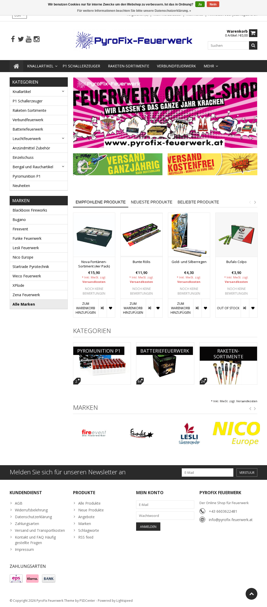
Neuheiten (21, 185)
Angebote (86, 516)
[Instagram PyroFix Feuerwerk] (36, 39)
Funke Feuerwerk (27, 238)
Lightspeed (124, 600)
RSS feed (85, 537)
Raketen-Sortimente (128, 65)
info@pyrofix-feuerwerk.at (231, 519)
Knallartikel (40, 65)
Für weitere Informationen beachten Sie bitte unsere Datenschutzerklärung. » (134, 11)
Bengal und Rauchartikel (33, 166)
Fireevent (20, 228)
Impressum (24, 549)
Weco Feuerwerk (27, 275)
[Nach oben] (251, 594)
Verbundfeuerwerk (176, 65)
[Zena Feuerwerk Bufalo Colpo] (236, 235)
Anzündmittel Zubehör (31, 147)
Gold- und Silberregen (189, 262)
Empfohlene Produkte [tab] (101, 202)
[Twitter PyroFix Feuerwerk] (20, 39)
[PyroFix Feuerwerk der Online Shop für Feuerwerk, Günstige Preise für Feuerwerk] (133, 40)
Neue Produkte (91, 509)
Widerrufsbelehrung (31, 509)
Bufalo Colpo (236, 262)
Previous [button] (249, 202)
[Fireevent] (94, 434)
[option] (94, 268)
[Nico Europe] (236, 434)
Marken (84, 523)
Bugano (19, 219)
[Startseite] (16, 66)
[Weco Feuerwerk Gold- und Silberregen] (189, 235)
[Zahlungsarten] (16, 578)
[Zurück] (250, 408)
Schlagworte (88, 530)
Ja (200, 4)
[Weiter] (255, 408)
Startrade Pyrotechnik (31, 266)
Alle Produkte (89, 503)
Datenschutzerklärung (33, 516)
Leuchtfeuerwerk (27, 138)
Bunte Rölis (141, 262)
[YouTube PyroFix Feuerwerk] (28, 39)
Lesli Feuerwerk (26, 247)
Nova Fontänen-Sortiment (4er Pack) (94, 264)
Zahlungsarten (27, 523)
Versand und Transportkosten (40, 530)
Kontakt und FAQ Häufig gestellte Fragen (35, 540)
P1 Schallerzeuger (81, 65)
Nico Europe (23, 257)
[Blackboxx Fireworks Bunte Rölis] (141, 235)
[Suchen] (253, 45)
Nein (213, 4)
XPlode (18, 285)
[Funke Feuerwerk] (141, 434)
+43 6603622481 (223, 511)
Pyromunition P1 (27, 176)
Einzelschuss (23, 157)
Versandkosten (94, 282)
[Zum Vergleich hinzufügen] (102, 308)
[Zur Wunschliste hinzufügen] (111, 308)
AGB (18, 503)
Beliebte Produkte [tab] (198, 202)
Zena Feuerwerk (26, 294)
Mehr (209, 65)
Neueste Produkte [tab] (151, 202)
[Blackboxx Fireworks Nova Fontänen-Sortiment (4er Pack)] (94, 235)
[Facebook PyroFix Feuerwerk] (13, 39)
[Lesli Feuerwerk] (189, 434)
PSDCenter (87, 600)
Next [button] (255, 202)
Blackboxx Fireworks (30, 210)
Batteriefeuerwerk (28, 129)
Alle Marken (24, 304)
